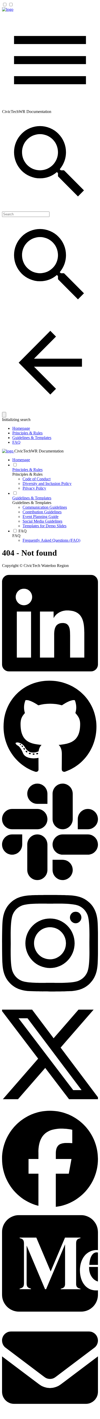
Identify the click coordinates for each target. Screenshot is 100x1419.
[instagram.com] (50, 997)
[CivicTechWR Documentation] (7, 9)
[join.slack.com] (50, 885)
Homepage (21, 428)
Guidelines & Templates (31, 437)
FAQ (16, 442)
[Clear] (4, 414)
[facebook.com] (50, 1206)
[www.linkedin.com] (50, 677)
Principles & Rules (27, 433)
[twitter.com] (50, 1108)
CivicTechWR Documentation (39, 451)
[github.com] (50, 774)
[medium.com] (50, 1317)
